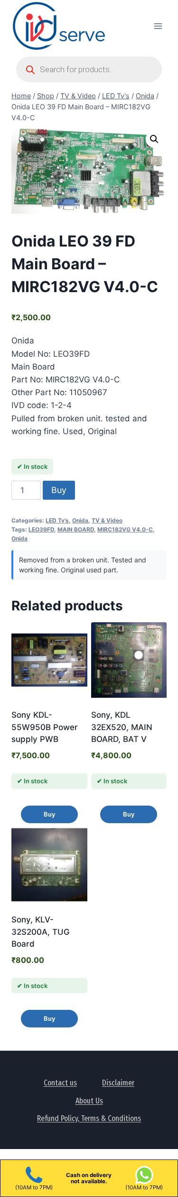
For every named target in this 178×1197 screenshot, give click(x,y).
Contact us (60, 1083)
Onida (80, 520)
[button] (154, 139)
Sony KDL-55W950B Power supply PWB (44, 727)
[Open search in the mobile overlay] (89, 69)
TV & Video (107, 520)
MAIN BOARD (75, 529)
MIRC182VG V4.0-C (125, 529)
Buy (58, 490)
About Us (89, 1101)
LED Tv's (57, 520)
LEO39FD (41, 529)
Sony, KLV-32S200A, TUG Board (40, 932)
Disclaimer (118, 1083)
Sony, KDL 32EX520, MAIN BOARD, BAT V (121, 727)
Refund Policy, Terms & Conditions (89, 1118)
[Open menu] (158, 26)
